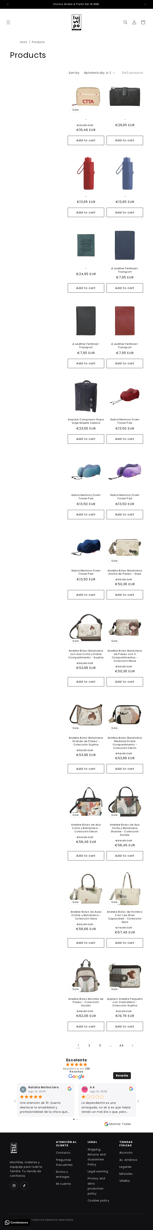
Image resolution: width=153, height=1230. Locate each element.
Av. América (128, 1160)
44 (121, 1045)
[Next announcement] (145, 4)
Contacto (63, 1153)
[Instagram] (14, 1186)
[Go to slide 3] (79, 1119)
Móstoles (126, 1174)
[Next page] (132, 1045)
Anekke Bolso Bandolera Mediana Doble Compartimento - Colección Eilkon (125, 743)
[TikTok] (24, 1186)
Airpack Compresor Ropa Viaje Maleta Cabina (86, 421)
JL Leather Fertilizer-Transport (125, 270)
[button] (8, 22)
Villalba (124, 1181)
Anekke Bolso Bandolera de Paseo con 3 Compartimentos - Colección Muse (125, 656)
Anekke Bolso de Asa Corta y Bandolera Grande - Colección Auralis (124, 830)
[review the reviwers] (70, 1090)
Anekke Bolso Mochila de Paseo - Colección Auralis (86, 1002)
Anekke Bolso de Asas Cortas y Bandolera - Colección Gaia (86, 915)
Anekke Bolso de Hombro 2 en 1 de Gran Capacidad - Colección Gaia (125, 917)
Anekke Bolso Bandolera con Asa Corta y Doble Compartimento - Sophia (86, 654)
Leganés (125, 1167)
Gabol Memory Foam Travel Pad (124, 421)
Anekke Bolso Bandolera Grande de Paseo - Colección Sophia (86, 741)
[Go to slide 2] (76, 1119)
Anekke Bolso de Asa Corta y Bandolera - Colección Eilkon (86, 828)
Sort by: (74, 73)
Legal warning (98, 1171)
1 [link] (78, 1045)
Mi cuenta (63, 1184)
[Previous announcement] (7, 4)
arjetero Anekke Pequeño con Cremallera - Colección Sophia (125, 1002)
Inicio (23, 42)
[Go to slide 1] (74, 1119)
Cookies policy (98, 1200)
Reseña (122, 1076)
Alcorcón (126, 1153)
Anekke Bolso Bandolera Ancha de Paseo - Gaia (125, 572)
